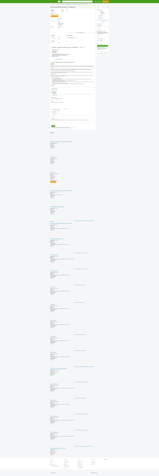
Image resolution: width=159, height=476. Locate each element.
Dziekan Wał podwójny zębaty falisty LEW (56, 238)
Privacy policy (66, 462)
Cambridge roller (52, 172)
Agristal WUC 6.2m (53, 352)
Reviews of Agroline (66, 465)
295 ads (55, 92)
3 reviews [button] (55, 94)
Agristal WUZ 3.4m (53, 320)
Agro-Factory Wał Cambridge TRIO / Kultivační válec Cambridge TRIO (61, 190)
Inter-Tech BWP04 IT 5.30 (54, 254)
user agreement (67, 127)
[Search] (62, 1)
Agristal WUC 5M (53, 336)
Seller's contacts (52, 464)
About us (51, 461)
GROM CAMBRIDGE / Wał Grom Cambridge (57, 206)
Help (51, 462)
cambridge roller (60, 18)
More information (99, 23)
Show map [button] (65, 108)
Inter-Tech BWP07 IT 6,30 (54, 416)
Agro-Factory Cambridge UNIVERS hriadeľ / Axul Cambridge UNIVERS (61, 141)
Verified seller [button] (100, 15)
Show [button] (57, 98)
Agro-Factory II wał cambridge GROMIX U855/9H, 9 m (58, 368)
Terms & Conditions (66, 461)
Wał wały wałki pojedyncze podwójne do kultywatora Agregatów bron (60, 223)
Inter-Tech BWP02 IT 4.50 (54, 432)
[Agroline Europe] (53, 1)
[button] (92, 7)
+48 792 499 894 (60, 98)
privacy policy (62, 127)
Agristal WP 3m (52, 304)
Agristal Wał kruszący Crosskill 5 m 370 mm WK (57, 448)
